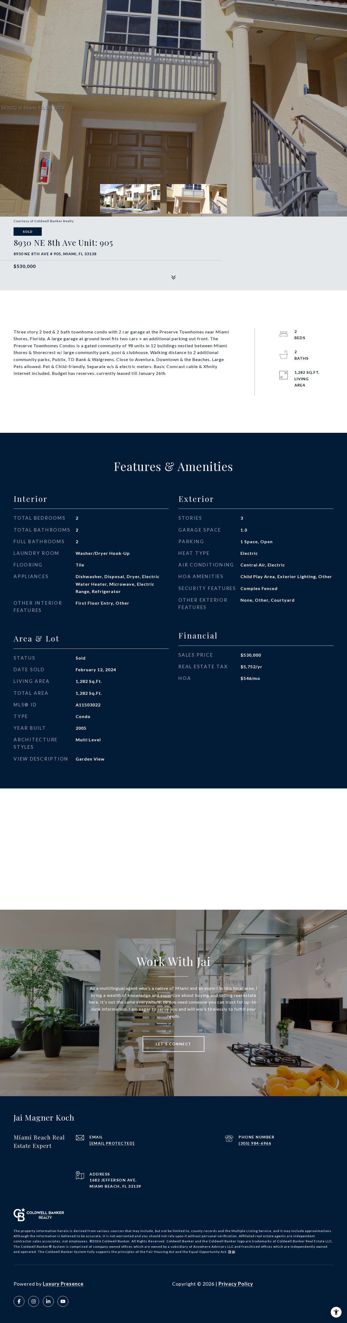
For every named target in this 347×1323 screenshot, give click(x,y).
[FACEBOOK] (19, 1301)
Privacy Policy (236, 1284)
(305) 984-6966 (255, 1143)
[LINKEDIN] (48, 1301)
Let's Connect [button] (173, 1044)
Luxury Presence (63, 1284)
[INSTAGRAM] (33, 1301)
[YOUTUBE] (62, 1301)
